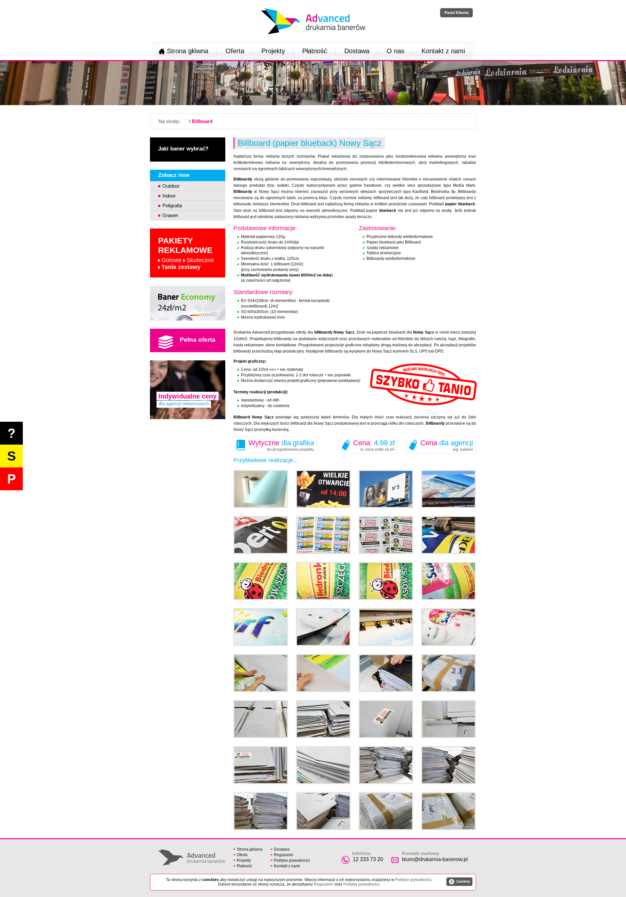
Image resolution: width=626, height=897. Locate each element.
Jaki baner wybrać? (183, 149)
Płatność (314, 51)
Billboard (202, 121)
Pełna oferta (198, 339)
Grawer (170, 215)
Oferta (235, 51)
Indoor (169, 195)
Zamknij (460, 881)
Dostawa (356, 51)
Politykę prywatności (361, 884)
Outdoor (171, 186)
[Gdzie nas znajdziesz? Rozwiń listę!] (313, 838)
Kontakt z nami (443, 51)
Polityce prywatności (413, 879)
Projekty (273, 51)
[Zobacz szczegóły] (187, 303)
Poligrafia (172, 205)
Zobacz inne (173, 175)
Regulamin (283, 855)
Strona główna (187, 51)
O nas (395, 51)
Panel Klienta (456, 12)
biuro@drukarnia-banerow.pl (435, 859)
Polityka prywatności (292, 860)
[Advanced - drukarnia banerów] (313, 7)
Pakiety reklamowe (186, 253)
